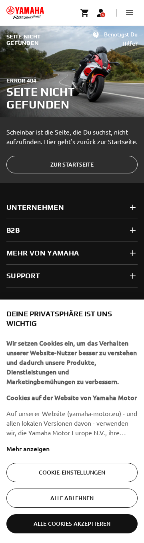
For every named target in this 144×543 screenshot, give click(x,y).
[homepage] (25, 13)
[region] (72, 421)
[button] (130, 13)
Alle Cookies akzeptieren (72, 523)
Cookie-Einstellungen (72, 472)
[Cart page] (85, 13)
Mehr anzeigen (28, 448)
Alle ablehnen (72, 498)
